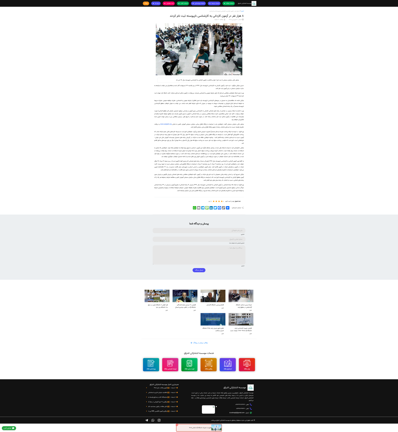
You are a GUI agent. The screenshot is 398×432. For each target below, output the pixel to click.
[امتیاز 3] (216, 201)
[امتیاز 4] (214, 201)
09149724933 (240, 408)
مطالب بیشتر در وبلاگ (200, 342)
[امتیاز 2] (219, 201)
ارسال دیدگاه (199, 270)
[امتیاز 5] (211, 201)
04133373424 (240, 404)
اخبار (242, 11)
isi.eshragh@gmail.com (236, 413)
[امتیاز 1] (222, 201)
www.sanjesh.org (166, 124)
